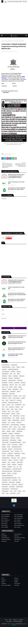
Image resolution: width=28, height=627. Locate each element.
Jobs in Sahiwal (4, 527)
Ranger (3, 404)
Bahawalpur (16, 378)
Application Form (19, 435)
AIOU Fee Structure (18, 449)
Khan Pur (4, 464)
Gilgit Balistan (15, 389)
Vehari (24, 442)
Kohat (9, 411)
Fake (19, 477)
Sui (17, 466)
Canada (21, 460)
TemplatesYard (12, 623)
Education (16, 395)
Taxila (12, 409)
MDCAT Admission (6, 413)
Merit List (11, 384)
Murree (18, 413)
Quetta (23, 384)
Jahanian (13, 462)
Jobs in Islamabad (5, 520)
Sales (19, 457)
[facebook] (14, 505)
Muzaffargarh (19, 431)
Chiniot (8, 444)
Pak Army (11, 382)
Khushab (8, 431)
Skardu (15, 427)
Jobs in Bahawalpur (18, 514)
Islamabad (4, 369)
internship (23, 382)
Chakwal (4, 444)
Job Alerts (16, 579)
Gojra (9, 462)
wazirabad (4, 449)
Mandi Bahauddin (5, 457)
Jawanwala (18, 482)
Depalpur (4, 462)
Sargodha (4, 389)
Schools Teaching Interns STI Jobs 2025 (16, 182)
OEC (10, 415)
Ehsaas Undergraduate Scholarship (9, 477)
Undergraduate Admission (15, 442)
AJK (7, 387)
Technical (22, 420)
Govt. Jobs (16, 541)
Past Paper (16, 585)
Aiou (3, 400)
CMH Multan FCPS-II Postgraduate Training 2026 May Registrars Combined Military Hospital (16, 176)
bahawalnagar (5, 384)
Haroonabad (4, 427)
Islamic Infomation (21, 429)
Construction (14, 444)
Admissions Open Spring (7, 471)
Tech (24, 404)
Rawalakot (10, 466)
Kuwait (23, 453)
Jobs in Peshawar (18, 523)
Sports (8, 446)
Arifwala (10, 460)
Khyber (13, 431)
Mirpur (10, 427)
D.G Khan (13, 422)
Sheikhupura (17, 433)
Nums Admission (14, 489)
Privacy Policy (17, 583)
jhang (16, 409)
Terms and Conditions (6, 585)
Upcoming (19, 400)
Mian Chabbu (5, 486)
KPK (14, 373)
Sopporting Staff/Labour (10, 40)
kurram (18, 493)
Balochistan (4, 378)
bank (11, 373)
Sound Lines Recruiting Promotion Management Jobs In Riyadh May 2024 (17, 293)
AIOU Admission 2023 (16, 469)
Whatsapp (4, 422)
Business (9, 473)
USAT (15, 491)
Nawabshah (4, 433)
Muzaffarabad (5, 415)
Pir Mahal (4, 466)
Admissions (21, 376)
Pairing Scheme (5, 491)
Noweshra (4, 420)
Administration (14, 365)
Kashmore (21, 484)
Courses (4, 429)
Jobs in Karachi (17, 520)
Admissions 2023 (5, 451)
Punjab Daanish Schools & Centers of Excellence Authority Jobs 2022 (17, 336)
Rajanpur (17, 407)
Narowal (22, 418)
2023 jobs (23, 457)
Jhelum (3, 431)
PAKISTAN (13, 371)
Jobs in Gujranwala (18, 516)
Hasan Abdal (11, 482)
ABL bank (10, 449)
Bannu (3, 409)
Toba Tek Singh (5, 442)
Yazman (19, 491)
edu (20, 466)
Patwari (18, 391)
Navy (24, 395)
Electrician (13, 438)
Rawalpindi (4, 380)
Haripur (18, 438)
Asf (8, 422)
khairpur (13, 435)
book (3, 493)
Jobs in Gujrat (4, 518)
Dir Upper (15, 473)
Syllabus (19, 440)
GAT (20, 480)
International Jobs (12, 380)
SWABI (9, 420)
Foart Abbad (14, 480)
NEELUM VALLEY (19, 486)
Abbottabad (12, 391)
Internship (16, 535)
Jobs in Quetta (4, 525)
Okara (21, 389)
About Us (16, 578)
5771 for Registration (6, 469)
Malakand (17, 455)
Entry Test (4, 453)
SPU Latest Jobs (13, 440)
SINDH (18, 373)
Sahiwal (9, 389)
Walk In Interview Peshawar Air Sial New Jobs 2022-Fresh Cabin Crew (16, 348)
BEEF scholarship (17, 471)
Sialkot (15, 387)
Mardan (8, 404)
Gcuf (13, 411)
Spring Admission (5, 435)
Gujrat (8, 409)
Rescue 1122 (12, 400)
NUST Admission (5, 489)
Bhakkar (3, 473)
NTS (12, 404)
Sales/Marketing (15, 420)
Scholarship (19, 380)
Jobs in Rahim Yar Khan (19, 525)
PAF (21, 402)
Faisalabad (15, 376)
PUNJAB (18, 367)
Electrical (3, 534)
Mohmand (20, 464)
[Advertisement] (14, 18)
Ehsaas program (5, 424)
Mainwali (4, 446)
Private (23, 367)
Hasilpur (14, 429)
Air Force (23, 415)
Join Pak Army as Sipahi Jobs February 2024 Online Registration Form (17, 342)
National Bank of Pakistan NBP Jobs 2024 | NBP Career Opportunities (16, 188)
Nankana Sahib (5, 440)
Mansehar (14, 464)
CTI (21, 451)
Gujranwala (17, 382)
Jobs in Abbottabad (5, 514)
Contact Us (3, 579)
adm (24, 491)
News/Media (4, 382)
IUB (19, 384)
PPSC (16, 384)
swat (22, 407)
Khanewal (4, 411)
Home (2, 40)
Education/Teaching (6, 367)
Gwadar (17, 418)
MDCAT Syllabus (10, 455)
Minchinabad (12, 486)
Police (3, 387)
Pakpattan (11, 433)
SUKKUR (23, 398)
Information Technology (19, 537)
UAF (3, 407)
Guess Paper (4, 482)
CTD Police (16, 460)
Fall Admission (18, 404)
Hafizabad (22, 424)
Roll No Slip (4, 398)
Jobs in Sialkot (17, 527)
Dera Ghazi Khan (16, 398)
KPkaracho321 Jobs (6, 484)
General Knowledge (15, 424)
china (7, 493)
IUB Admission (17, 453)
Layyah (17, 411)
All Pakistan (4, 376)
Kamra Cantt (14, 484)
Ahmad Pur (4, 460)
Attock (10, 398)
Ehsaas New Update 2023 (7, 475)
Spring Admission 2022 (16, 446)
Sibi (14, 466)
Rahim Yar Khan (5, 391)
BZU (6, 407)
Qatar (7, 400)
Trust (11, 491)
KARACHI (18, 371)
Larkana (3, 455)
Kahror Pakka (20, 462)
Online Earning (16, 415)
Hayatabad (10, 453)
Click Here (5, 92)
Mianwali (13, 413)
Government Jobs (8, 153)
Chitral (20, 409)
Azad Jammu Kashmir (6, 418)
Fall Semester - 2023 (6, 480)
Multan (10, 376)
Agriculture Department (7, 395)
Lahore (13, 153)
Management (4, 393)
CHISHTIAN (4, 402)
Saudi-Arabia (12, 393)
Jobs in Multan (17, 521)
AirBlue (23, 427)
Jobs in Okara (4, 523)
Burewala (17, 451)
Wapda (20, 387)
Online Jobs (13, 457)
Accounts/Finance (5, 371)
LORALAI (20, 444)
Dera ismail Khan (5, 438)
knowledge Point (5, 51)
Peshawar (11, 378)
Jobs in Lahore (4, 521)
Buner (12, 451)
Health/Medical (5, 373)
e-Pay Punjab (12, 493)
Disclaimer (3, 583)
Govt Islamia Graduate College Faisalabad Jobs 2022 (15, 354)
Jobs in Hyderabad (18, 518)
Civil (13, 418)
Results (10, 387)
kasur (19, 427)
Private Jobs (4, 541)
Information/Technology (13, 402)
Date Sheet (19, 422)
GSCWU (8, 429)
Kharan (9, 464)
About (10, 619)
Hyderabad (11, 407)
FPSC (20, 395)
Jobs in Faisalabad (5, 516)
